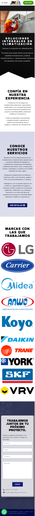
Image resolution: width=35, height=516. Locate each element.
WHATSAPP (28, 2)
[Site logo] (15, 2)
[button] (4, 512)
